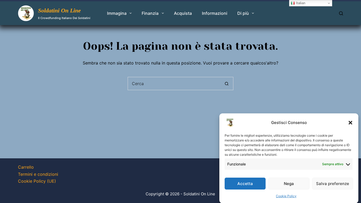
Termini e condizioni (38, 174)
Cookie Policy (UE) (37, 181)
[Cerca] (341, 13)
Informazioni (214, 13)
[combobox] (174, 83)
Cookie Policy (286, 196)
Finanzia (150, 13)
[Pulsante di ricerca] (226, 83)
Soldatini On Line (59, 10)
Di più (243, 13)
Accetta (245, 183)
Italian (300, 3)
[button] (350, 122)
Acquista (183, 13)
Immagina (117, 13)
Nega (289, 183)
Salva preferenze (332, 183)
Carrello (26, 167)
